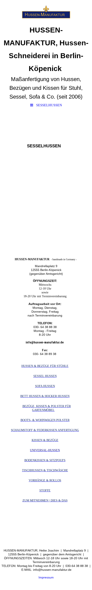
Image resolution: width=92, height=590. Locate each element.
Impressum (46, 577)
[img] (46, 12)
